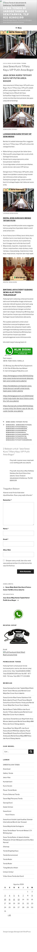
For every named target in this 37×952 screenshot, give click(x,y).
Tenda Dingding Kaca (10, 851)
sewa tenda (21, 63)
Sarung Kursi (8, 803)
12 (14, 899)
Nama (6, 529)
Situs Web (7, 550)
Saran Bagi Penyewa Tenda (12, 798)
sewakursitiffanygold (16, 432)
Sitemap (6, 847)
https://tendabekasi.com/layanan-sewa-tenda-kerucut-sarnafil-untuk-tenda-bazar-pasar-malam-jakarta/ (17, 388)
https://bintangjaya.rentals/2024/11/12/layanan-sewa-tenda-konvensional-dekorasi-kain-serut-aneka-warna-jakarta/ (18, 378)
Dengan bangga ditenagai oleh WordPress (17, 931)
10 (5, 899)
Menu (20, 28)
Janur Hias (6, 777)
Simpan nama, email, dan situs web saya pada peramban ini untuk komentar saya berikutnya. (17, 563)
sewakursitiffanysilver (16, 438)
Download (6, 769)
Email (5, 539)
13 (19, 899)
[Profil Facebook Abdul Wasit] (14, 652)
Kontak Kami (7, 782)
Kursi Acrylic (7, 786)
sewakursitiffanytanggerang (19, 440)
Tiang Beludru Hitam (10, 868)
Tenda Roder (7, 859)
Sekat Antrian (8, 807)
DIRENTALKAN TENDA (11, 765)
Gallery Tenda (8, 773)
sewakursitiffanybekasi (16, 427)
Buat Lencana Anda (10, 655)
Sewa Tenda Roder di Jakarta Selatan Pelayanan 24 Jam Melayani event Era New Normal (18, 839)
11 (9, 899)
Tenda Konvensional (10, 855)
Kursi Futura (10, 815)
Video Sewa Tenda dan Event (13, 876)
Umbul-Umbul (8, 872)
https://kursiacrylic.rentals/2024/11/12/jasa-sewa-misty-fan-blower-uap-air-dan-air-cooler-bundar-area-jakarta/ (18, 408)
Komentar (7, 500)
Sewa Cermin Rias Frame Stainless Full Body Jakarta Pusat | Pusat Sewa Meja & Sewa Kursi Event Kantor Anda (17, 700)
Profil (5, 650)
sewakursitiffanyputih (16, 436)
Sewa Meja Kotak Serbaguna (13, 826)
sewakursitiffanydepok (16, 430)
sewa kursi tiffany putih (17, 422)
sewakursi (10, 425)
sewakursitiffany (24, 425)
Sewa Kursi (7, 811)
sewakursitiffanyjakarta (17, 434)
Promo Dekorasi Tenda (11, 794)
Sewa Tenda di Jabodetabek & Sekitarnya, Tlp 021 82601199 (16, 13)
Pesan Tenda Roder (10, 790)
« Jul (9, 915)
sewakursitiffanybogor (16, 428)
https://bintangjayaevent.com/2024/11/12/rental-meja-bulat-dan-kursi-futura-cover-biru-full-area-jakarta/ (18, 398)
